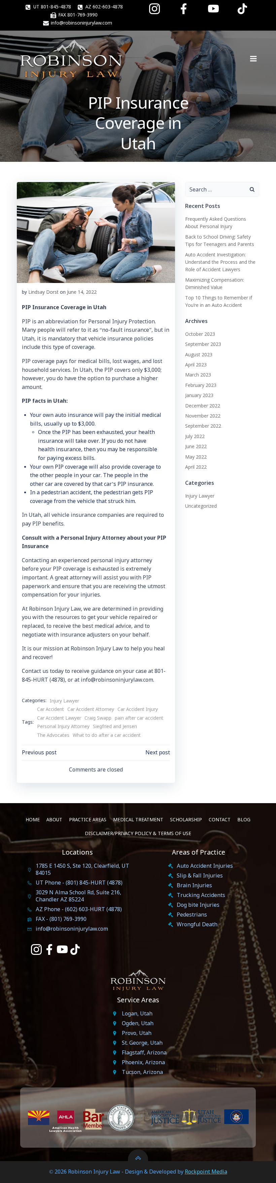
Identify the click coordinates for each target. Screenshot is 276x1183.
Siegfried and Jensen (115, 727)
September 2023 (203, 344)
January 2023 (199, 395)
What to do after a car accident (107, 735)
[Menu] (253, 59)
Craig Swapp (97, 718)
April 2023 (196, 364)
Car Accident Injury (137, 710)
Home (33, 820)
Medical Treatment (138, 820)
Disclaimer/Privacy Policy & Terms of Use (138, 834)
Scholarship (186, 820)
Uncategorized (201, 506)
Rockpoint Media (206, 1172)
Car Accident (50, 710)
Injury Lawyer (64, 701)
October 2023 (200, 334)
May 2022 (196, 457)
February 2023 (200, 385)
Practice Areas (87, 820)
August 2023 (198, 354)
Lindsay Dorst (43, 292)
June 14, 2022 (82, 292)
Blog (243, 820)
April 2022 (196, 467)
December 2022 (202, 405)
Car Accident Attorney (90, 710)
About (54, 820)
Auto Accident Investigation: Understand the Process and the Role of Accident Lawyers (220, 262)
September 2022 (203, 426)
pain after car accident (139, 718)
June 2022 (196, 446)
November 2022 (202, 416)
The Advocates (53, 735)
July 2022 (195, 436)
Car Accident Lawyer (59, 718)
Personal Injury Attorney (63, 727)
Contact (220, 820)
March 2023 (198, 374)
